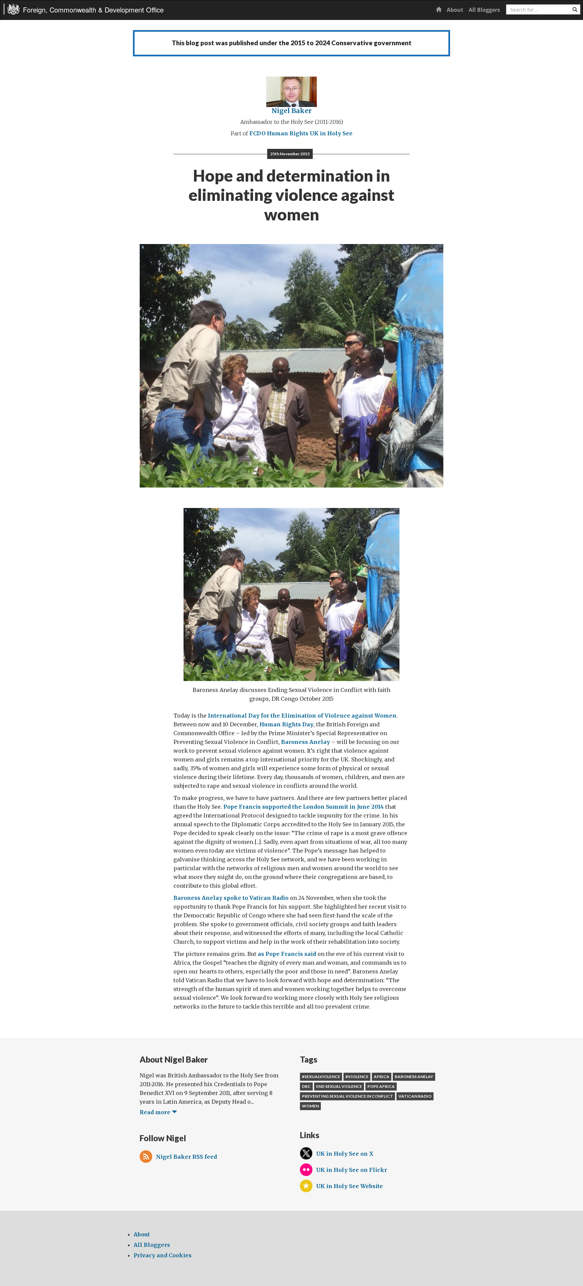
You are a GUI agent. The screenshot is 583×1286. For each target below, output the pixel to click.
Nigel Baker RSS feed (186, 1156)
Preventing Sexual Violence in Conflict (347, 1096)
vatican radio (415, 1096)
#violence (356, 1076)
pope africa (381, 1086)
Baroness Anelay (305, 742)
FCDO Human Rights (278, 133)
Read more (156, 1112)
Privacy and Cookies (163, 1255)
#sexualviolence (321, 1076)
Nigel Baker (292, 111)
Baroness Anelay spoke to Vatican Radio (230, 897)
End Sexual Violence (339, 1086)
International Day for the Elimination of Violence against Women (302, 715)
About (455, 10)
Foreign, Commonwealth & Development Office (93, 10)
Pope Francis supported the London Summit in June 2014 (303, 806)
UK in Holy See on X (344, 1153)
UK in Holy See (331, 133)
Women (310, 1105)
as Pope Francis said (287, 953)
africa (381, 1076)
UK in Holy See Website (349, 1186)
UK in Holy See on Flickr (351, 1170)
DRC (306, 1086)
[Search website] (575, 9)
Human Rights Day (286, 724)
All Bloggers (484, 10)
